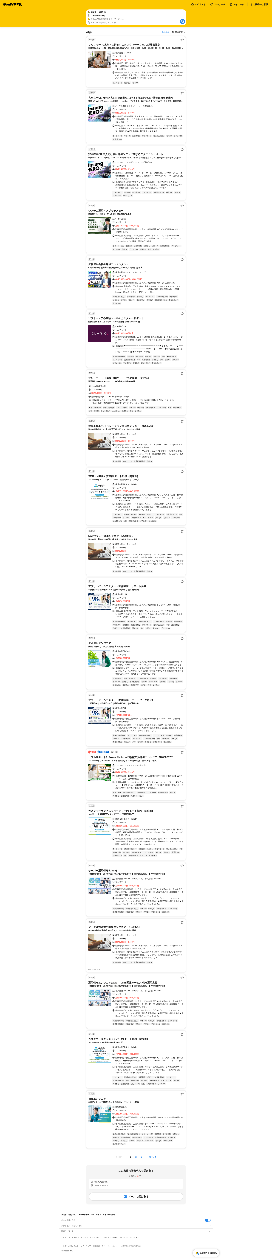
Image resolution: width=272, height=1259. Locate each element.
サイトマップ (86, 1246)
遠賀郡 (85, 1237)
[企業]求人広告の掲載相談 (131, 1246)
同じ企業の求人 (94, 969)
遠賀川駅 (95, 1237)
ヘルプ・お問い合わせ (70, 1246)
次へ (151, 1156)
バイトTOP (65, 1237)
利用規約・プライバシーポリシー (106, 1246)
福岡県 (76, 1237)
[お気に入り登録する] (182, 39)
